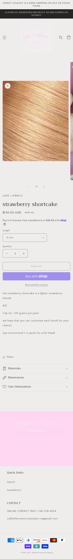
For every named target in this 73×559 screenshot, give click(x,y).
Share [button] (10, 357)
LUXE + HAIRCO (32, 552)
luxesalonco (14, 490)
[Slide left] (29, 187)
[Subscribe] (62, 454)
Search (11, 482)
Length (6, 230)
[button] (4, 37)
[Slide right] (44, 187)
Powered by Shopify (45, 552)
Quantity (7, 246)
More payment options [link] (36, 285)
